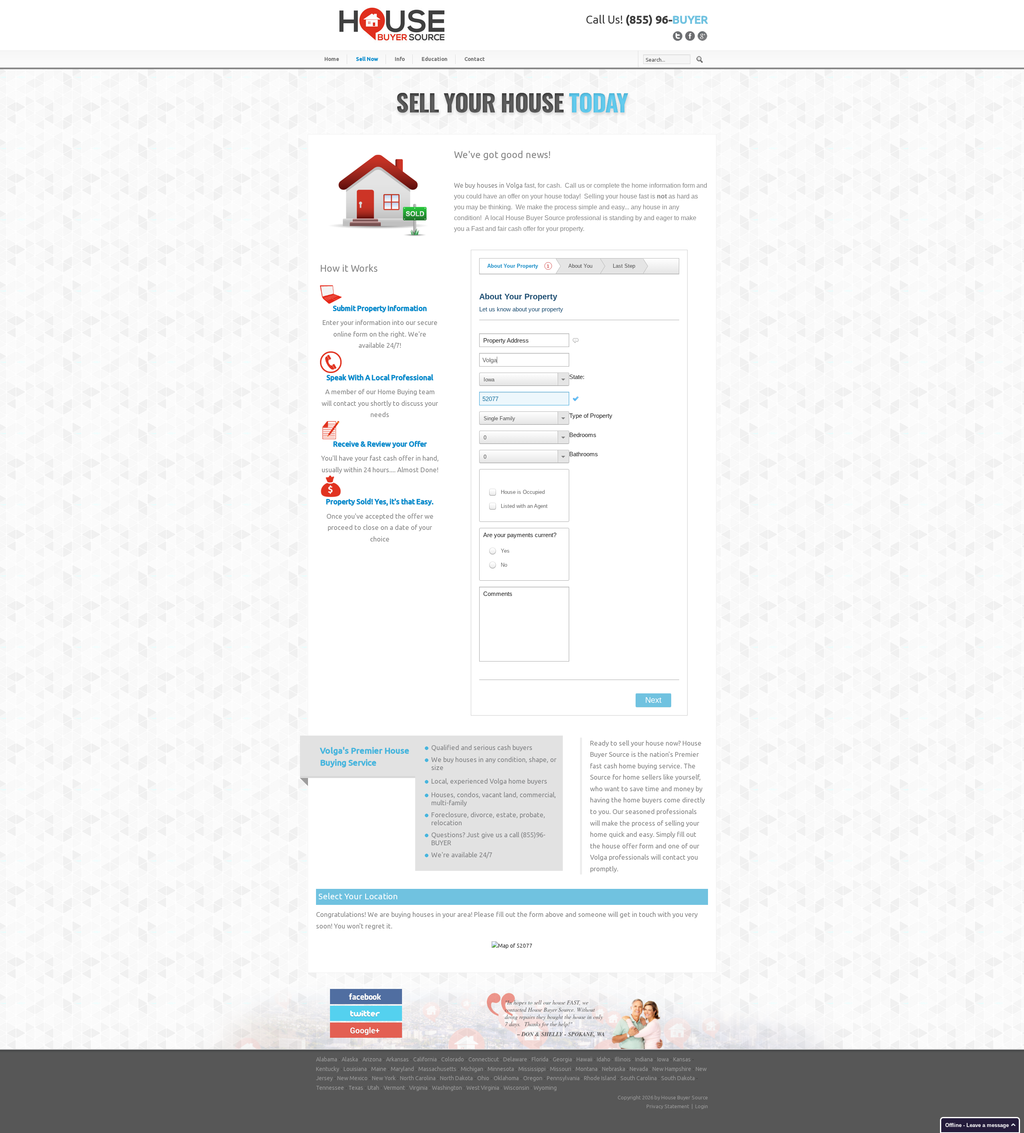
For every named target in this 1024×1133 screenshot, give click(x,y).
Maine (378, 1069)
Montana (587, 1069)
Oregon (532, 1078)
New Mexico (352, 1078)
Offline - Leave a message (977, 1125)
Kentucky (327, 1069)
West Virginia (482, 1088)
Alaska (350, 1059)
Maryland (402, 1069)
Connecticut (483, 1059)
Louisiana (355, 1069)
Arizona (372, 1059)
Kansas (682, 1059)
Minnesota (501, 1069)
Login (701, 1106)
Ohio (483, 1078)
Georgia (562, 1059)
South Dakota (678, 1078)
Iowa (663, 1059)
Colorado (452, 1059)
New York (384, 1078)
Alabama (326, 1059)
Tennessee (330, 1088)
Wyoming (545, 1088)
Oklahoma (506, 1078)
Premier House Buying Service (364, 757)
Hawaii (584, 1059)
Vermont (394, 1088)
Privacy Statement (667, 1106)
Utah (373, 1088)
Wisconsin (516, 1088)
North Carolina (418, 1078)
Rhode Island (600, 1078)
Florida (540, 1059)
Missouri (560, 1069)
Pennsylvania (563, 1078)
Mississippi (532, 1069)
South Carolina (638, 1078)
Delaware (515, 1059)
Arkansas (397, 1059)
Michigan (472, 1069)
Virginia (418, 1088)
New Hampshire (671, 1069)
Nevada (639, 1069)
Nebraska (613, 1069)
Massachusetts (437, 1069)
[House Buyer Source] (392, 23)
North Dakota (456, 1078)
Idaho (603, 1059)
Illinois (623, 1059)
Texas (355, 1088)
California (425, 1059)
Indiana (644, 1059)
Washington (447, 1088)
